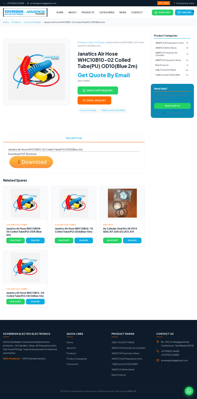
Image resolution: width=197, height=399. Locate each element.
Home (59, 12)
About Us (71, 347)
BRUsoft (132, 391)
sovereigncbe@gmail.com (41, 3)
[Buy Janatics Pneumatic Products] (25, 12)
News (122, 12)
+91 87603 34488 (170, 354)
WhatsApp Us (172, 105)
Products (88, 12)
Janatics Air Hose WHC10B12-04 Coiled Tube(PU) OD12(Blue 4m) (25, 294)
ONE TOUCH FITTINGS (171, 70)
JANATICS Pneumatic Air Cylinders (171, 54)
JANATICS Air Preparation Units (171, 43)
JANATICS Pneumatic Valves (171, 60)
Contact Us (72, 364)
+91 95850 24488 (13, 3)
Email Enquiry (96, 100)
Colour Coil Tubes (32, 22)
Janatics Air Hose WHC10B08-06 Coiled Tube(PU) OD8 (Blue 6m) (24, 231)
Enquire (186, 12)
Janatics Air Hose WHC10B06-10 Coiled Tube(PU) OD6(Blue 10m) (74, 230)
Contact (137, 12)
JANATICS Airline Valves (171, 48)
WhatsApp (164, 12)
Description (74, 138)
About (72, 12)
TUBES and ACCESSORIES (113, 110)
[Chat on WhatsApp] (189, 391)
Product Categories (77, 358)
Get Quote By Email (104, 75)
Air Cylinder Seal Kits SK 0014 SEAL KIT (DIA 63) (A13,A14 (120, 230)
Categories (107, 12)
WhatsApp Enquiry (100, 90)
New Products (171, 65)
